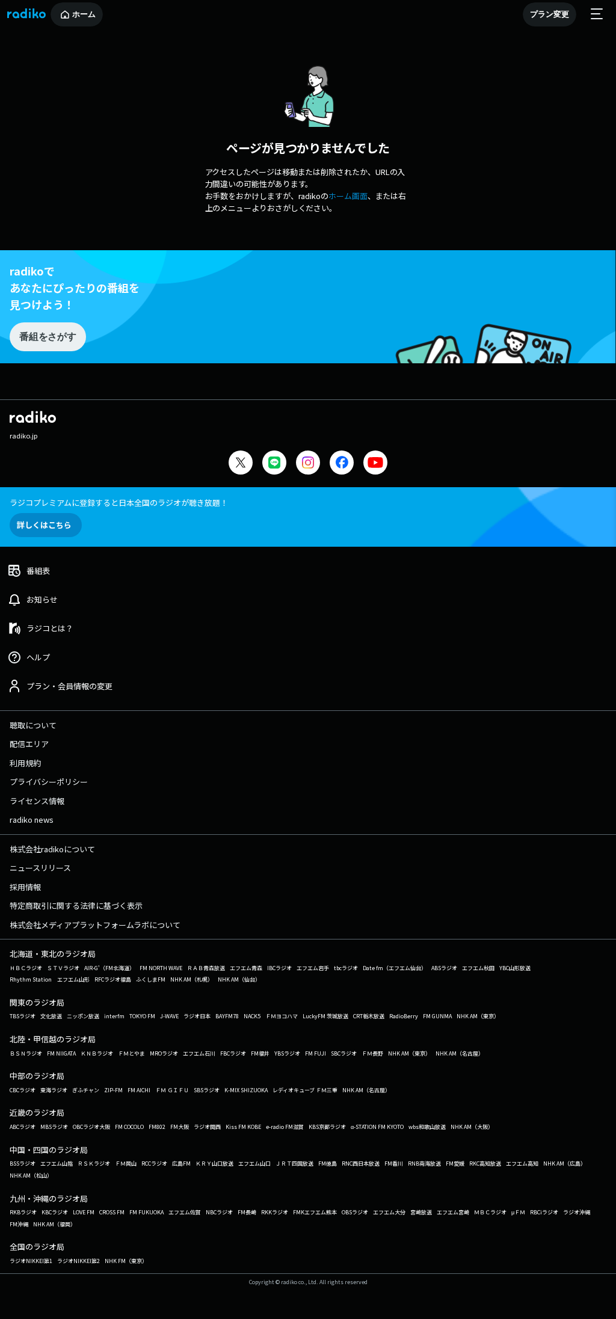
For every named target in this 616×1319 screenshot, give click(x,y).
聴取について (33, 725)
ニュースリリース (40, 867)
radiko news (32, 819)
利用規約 (25, 763)
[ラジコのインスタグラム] (308, 462)
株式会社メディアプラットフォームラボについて (95, 924)
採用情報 (25, 887)
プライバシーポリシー (49, 781)
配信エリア (29, 743)
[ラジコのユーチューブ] (375, 464)
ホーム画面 (348, 195)
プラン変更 (549, 14)
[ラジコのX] (241, 464)
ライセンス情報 (37, 801)
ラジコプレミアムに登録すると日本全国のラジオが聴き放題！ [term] (119, 502)
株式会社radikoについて (52, 849)
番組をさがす (47, 336)
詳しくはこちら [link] (44, 524)
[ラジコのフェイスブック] (342, 464)
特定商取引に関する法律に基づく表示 (76, 905)
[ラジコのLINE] (274, 464)
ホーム (84, 14)
